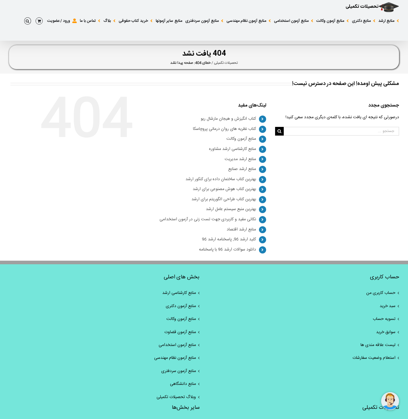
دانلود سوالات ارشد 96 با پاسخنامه (227, 249)
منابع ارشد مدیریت (240, 159)
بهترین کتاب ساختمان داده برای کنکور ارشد (220, 179)
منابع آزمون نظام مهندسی (175, 358)
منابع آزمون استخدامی (177, 345)
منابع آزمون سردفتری (178, 371)
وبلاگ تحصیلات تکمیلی (176, 397)
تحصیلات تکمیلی (226, 63)
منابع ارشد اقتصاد (241, 229)
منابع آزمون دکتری (181, 306)
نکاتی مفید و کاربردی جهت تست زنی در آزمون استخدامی (207, 219)
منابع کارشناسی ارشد (179, 293)
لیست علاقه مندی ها (378, 345)
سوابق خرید (385, 332)
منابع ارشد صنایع (242, 169)
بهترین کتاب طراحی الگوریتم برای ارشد (223, 199)
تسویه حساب (384, 319)
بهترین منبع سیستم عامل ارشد (231, 209)
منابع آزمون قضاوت (180, 332)
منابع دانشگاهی (183, 384)
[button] (27, 21)
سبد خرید (387, 306)
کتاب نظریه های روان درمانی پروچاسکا (224, 129)
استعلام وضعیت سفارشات (373, 358)
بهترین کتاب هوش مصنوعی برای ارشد (224, 189)
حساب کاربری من (380, 293)
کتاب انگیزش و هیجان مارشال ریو (228, 118)
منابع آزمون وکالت (241, 138)
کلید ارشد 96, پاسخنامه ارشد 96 (229, 239)
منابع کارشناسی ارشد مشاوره (232, 149)
